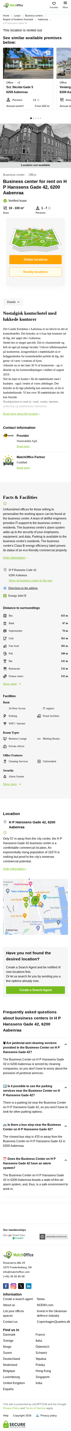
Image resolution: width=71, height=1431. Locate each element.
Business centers (34, 16)
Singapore (43, 1377)
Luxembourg (11, 1377)
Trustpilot (8, 1213)
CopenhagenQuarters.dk (53, 1321)
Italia (39, 1340)
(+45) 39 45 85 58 (14, 1276)
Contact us (10, 1321)
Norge (7, 1346)
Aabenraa (43, 19)
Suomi (7, 1352)
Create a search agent (18, 1299)
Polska (40, 1364)
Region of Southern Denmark (18, 19)
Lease (17, 16)
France (40, 1334)
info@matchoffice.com (16, 1271)
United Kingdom (14, 1383)
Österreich (42, 1346)
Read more (23, 446)
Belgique (9, 1371)
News (41, 1299)
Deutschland (11, 1358)
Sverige (8, 1340)
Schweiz (41, 1352)
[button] (49, 53)
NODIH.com (45, 1305)
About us (9, 1305)
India (39, 1383)
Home (6, 16)
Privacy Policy (11, 1408)
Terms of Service (36, 1408)
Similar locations (36, 259)
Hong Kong (43, 1371)
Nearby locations (35, 271)
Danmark (9, 1334)
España (8, 1389)
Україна (41, 1358)
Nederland (10, 1364)
